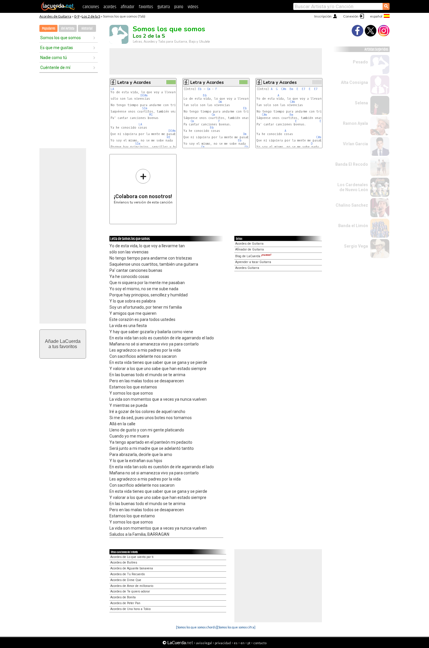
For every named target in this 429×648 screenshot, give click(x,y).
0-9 (76, 16)
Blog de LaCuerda (253, 256)
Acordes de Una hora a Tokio (130, 609)
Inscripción (323, 16)
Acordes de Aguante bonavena (131, 568)
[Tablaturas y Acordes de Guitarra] (58, 9)
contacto (259, 643)
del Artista (67, 28)
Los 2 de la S (91, 16)
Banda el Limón (353, 225)
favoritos (146, 7)
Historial (87, 28)
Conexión (350, 16)
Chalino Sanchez (352, 205)
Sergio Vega (356, 246)
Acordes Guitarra (247, 268)
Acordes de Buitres (123, 562)
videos (193, 7)
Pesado (360, 62)
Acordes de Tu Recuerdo (127, 574)
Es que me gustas (56, 47)
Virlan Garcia (355, 143)
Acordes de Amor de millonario (131, 586)
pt (248, 643)
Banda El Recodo (351, 164)
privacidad (223, 643)
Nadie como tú (53, 57)
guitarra (163, 7)
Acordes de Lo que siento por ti (132, 557)
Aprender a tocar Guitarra (253, 262)
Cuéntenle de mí (55, 67)
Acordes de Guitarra (55, 16)
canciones (91, 7)
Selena (361, 103)
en (242, 643)
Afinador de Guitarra (249, 249)
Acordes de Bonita (123, 597)
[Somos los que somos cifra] (236, 627)
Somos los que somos (60, 37)
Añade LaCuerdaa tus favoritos (63, 344)
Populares (48, 28)
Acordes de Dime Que (125, 580)
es (236, 643)
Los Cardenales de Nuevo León (352, 187)
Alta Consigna (354, 82)
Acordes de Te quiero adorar (130, 591)
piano (178, 7)
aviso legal (204, 643)
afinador (127, 7)
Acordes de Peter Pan (125, 603)
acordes (109, 7)
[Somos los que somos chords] (196, 627)
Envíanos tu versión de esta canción (143, 186)
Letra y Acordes (134, 82)
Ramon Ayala (355, 123)
